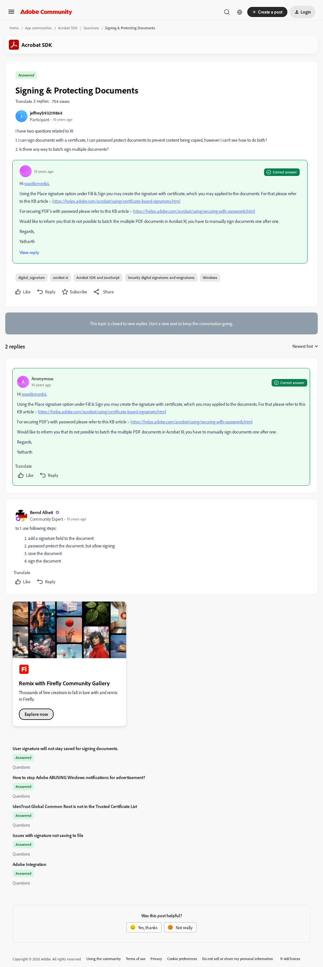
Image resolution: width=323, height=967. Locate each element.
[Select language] (240, 12)
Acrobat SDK (68, 27)
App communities (38, 27)
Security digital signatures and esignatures (161, 277)
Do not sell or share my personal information (237, 958)
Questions (91, 27)
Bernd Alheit (41, 512)
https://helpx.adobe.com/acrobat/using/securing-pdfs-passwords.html (194, 211)
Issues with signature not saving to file (48, 835)
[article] (161, 427)
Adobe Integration (29, 864)
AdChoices (292, 958)
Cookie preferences (182, 958)
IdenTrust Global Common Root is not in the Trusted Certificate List (75, 806)
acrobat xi (60, 277)
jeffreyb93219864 (46, 113)
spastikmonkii (36, 183)
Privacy (156, 958)
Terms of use (135, 958)
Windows (210, 277)
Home (14, 27)
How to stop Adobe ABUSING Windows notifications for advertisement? (79, 777)
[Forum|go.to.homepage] (46, 12)
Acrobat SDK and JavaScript (98, 277)
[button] (11, 13)
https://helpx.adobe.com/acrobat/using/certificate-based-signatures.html (116, 201)
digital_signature (31, 277)
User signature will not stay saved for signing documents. (65, 748)
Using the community (103, 958)
